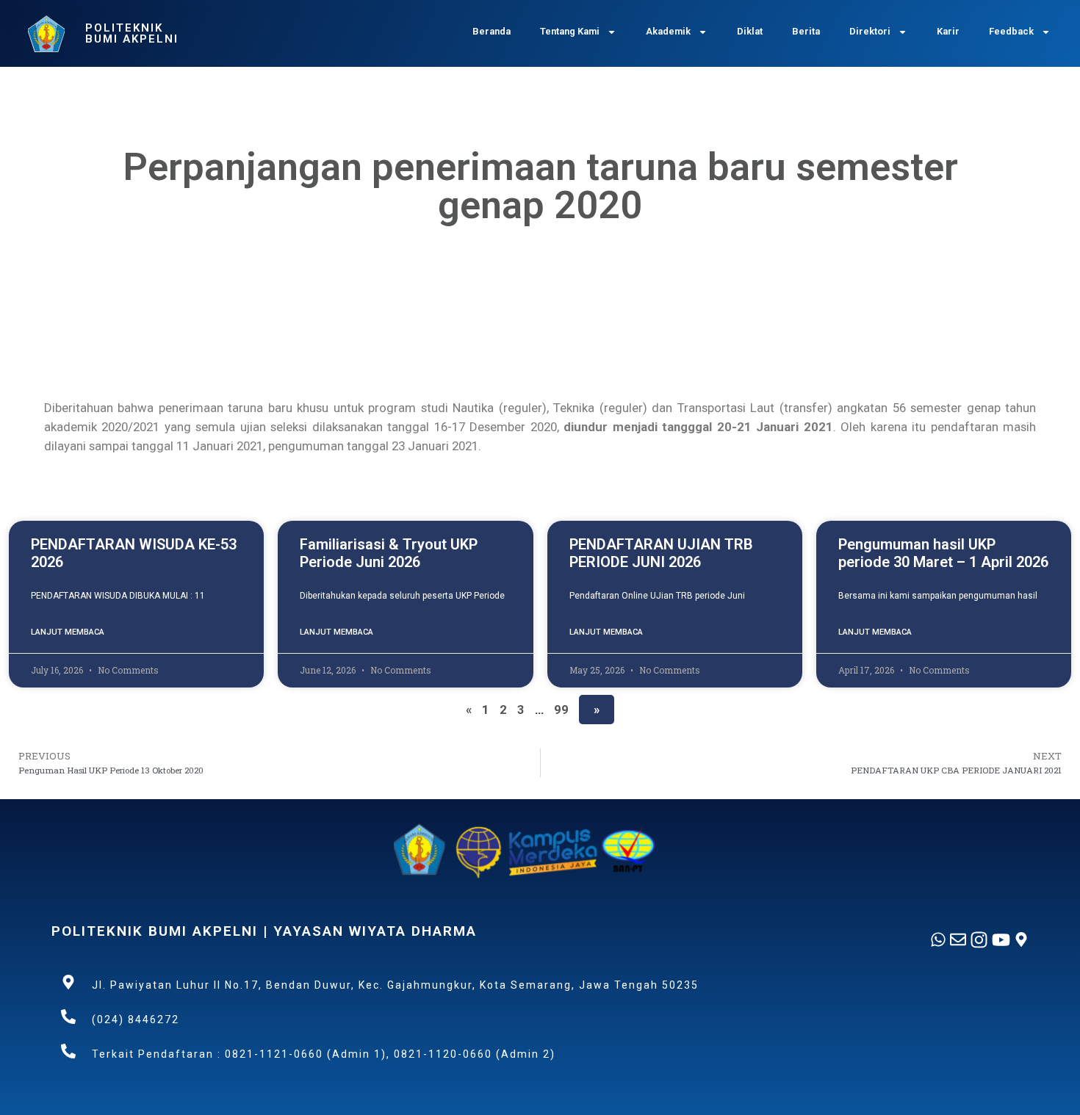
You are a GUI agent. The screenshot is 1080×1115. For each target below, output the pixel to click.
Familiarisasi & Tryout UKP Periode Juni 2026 (389, 553)
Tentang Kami (570, 31)
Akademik (668, 31)
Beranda (491, 31)
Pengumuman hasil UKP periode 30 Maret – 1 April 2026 (943, 553)
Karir (948, 31)
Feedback (1011, 31)
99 (561, 709)
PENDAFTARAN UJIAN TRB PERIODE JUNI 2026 (661, 553)
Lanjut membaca (67, 632)
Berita (806, 31)
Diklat (750, 31)
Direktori (869, 31)
